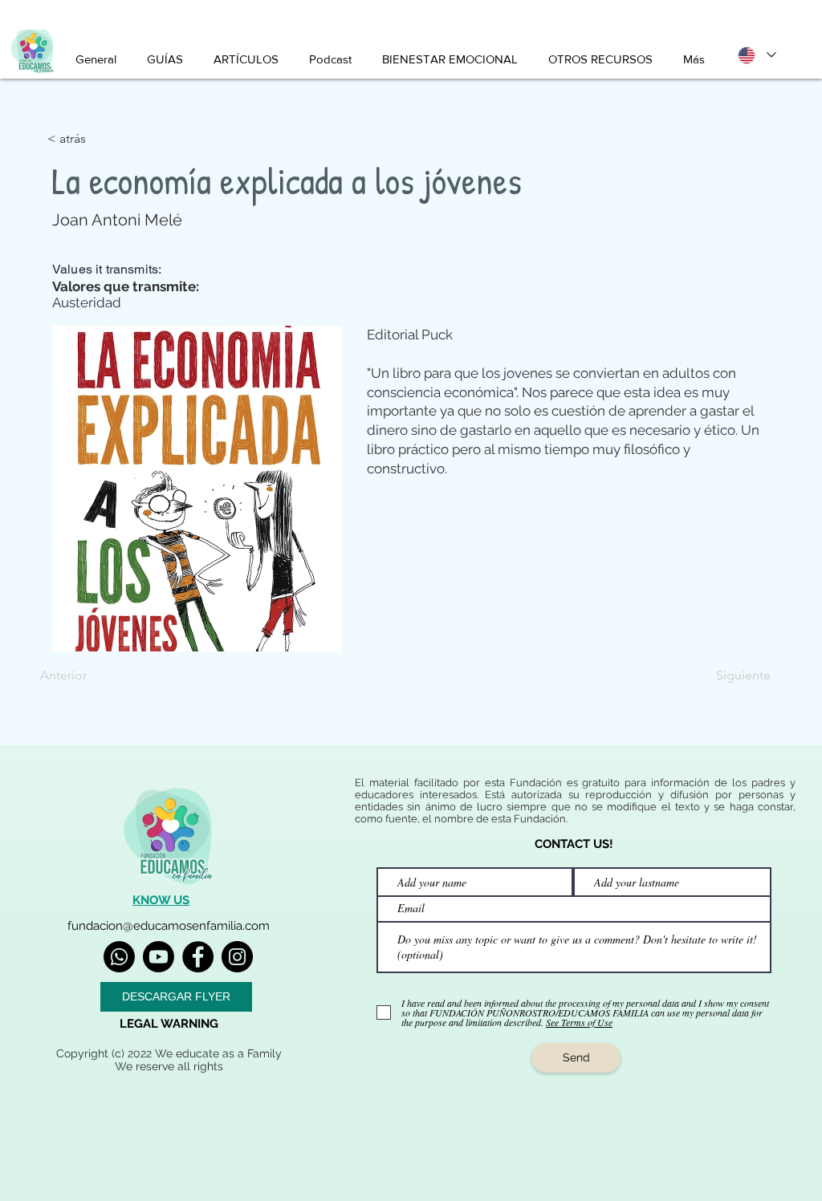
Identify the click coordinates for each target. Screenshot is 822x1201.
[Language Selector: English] (756, 55)
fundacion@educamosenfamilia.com (168, 926)
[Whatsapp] (119, 956)
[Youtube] (158, 956)
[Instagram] (237, 956)
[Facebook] (198, 956)
